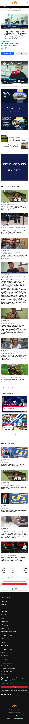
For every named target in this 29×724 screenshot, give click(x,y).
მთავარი (9, 8)
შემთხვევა (8, 277)
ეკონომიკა (12, 377)
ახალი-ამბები (16, 8)
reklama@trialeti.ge (8, 666)
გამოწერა (14, 584)
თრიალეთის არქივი (7, 635)
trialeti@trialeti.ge (7, 663)
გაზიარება (8, 53)
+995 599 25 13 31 (7, 674)
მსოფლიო (4, 611)
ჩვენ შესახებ (4, 655)
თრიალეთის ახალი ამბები (8, 45)
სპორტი (3, 351)
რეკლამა (3, 204)
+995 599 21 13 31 (7, 671)
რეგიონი (3, 227)
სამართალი (4, 529)
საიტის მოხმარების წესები (14, 712)
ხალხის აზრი (5, 628)
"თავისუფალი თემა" (13, 555)
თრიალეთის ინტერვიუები (7, 253)
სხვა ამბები (4, 614)
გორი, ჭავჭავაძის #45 (9, 668)
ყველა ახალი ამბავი (8, 387)
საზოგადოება (14, 43)
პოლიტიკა (4, 252)
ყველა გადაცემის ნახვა (14, 434)
